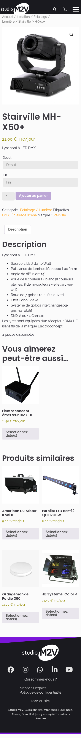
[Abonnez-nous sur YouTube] (69, 669)
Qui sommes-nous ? (40, 679)
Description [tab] (17, 229)
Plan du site (40, 701)
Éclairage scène (24, 215)
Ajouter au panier (33, 196)
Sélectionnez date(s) (17, 434)
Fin (5, 175)
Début (7, 157)
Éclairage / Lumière (36, 210)
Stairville (59, 215)
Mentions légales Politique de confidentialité (40, 690)
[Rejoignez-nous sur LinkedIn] (55, 669)
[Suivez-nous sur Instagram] (26, 669)
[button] (76, 9)
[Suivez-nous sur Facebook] (11, 669)
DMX (6, 215)
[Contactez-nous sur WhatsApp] (40, 669)
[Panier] (65, 9)
